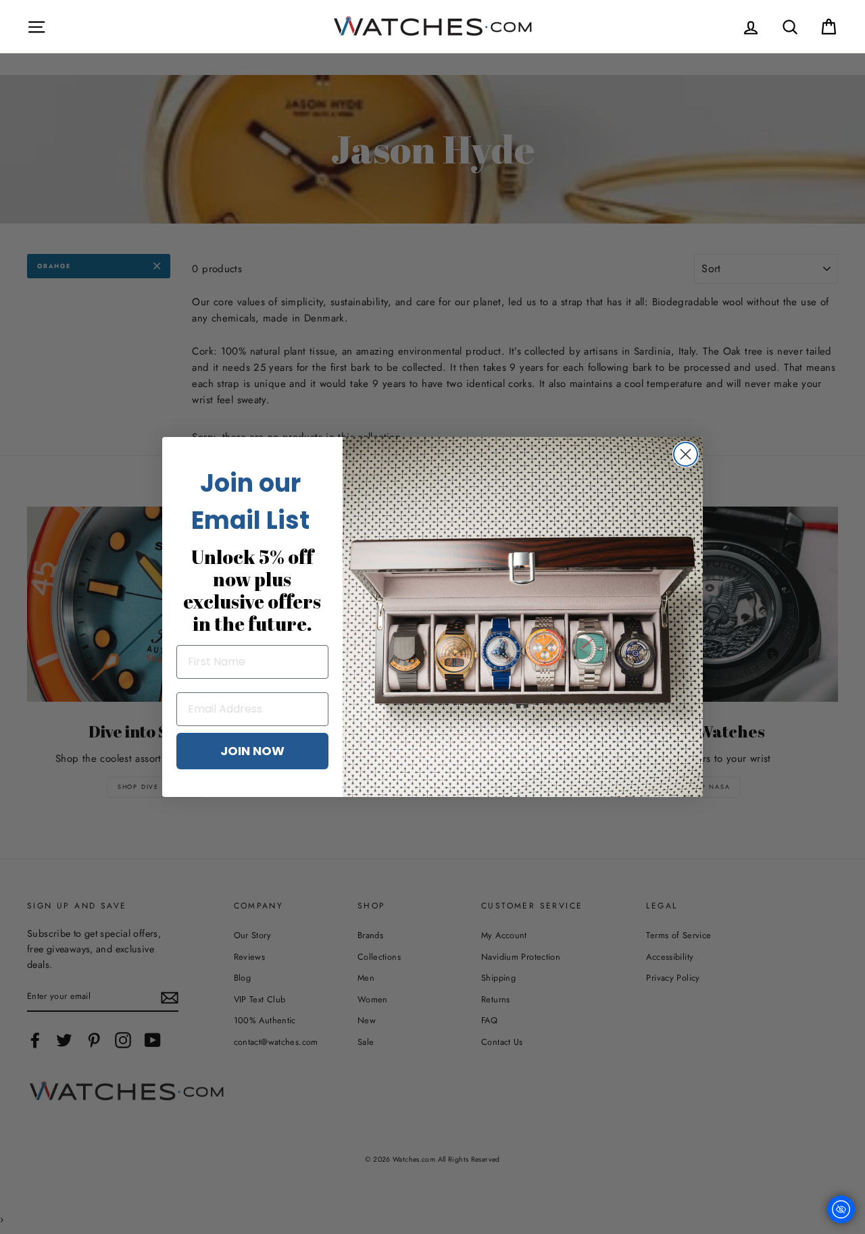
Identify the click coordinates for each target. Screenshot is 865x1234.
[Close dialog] (685, 454)
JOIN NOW (252, 750)
